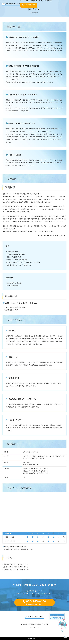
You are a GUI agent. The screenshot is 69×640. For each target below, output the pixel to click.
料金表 (38, 0)
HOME (32, 12)
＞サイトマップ (34, 627)
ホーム (22, 0)
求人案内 (49, 0)
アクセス (43, 0)
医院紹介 (27, 0)
